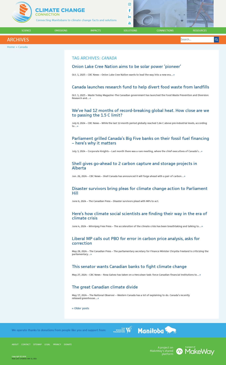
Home (11, 47)
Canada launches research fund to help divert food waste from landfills (140, 87)
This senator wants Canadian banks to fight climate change (129, 266)
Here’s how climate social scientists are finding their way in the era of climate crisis (139, 216)
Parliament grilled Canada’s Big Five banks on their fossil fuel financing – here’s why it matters (140, 141)
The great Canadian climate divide (105, 287)
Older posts (80, 308)
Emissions (61, 30)
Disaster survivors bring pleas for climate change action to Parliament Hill (139, 191)
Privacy (57, 344)
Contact (25, 344)
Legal (47, 344)
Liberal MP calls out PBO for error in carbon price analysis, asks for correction (136, 241)
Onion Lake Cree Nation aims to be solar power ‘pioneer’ (126, 66)
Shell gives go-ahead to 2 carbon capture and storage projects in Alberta (134, 166)
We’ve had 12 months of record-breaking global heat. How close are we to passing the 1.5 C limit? (140, 113)
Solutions (130, 30)
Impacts (95, 30)
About (15, 344)
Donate (68, 344)
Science (26, 30)
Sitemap (37, 344)
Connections (165, 30)
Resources (200, 30)
